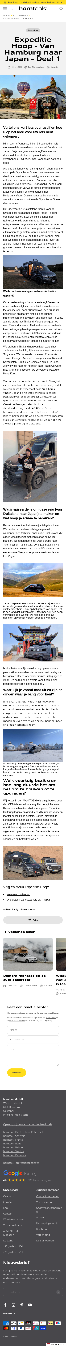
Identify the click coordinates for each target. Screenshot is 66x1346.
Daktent (8, 1240)
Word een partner (13, 1219)
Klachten (41, 1229)
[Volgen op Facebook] (5, 1305)
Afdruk (40, 1217)
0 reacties (54, 67)
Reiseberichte (33, 30)
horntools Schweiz (14, 1135)
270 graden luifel (13, 1252)
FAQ (5, 1207)
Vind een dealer (12, 1225)
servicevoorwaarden (17, 1020)
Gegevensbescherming (49, 1209)
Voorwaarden (44, 1202)
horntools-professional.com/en (21, 1162)
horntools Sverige (13, 1151)
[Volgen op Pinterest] (22, 1305)
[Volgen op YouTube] (30, 1305)
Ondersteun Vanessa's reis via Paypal (28, 899)
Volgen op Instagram (18, 894)
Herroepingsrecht (46, 1223)
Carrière (7, 1202)
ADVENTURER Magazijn (11, 1233)
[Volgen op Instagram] (13, 1305)
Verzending (43, 1234)
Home (6, 15)
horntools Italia (12, 1143)
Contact (7, 1213)
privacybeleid (51, 1018)
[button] (56, 1344)
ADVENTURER (20, 15)
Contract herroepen (47, 1196)
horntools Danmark (14, 1155)
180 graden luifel (13, 1246)
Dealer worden (45, 1240)
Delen (35, 920)
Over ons (8, 1196)
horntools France (13, 1139)
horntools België (13, 1147)
